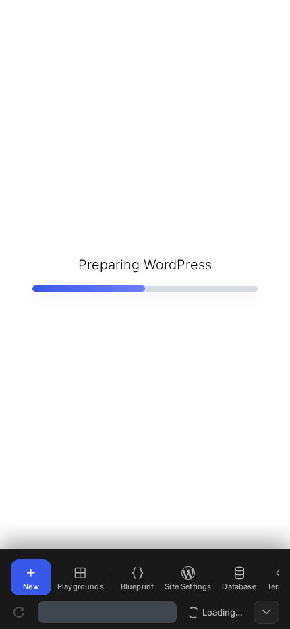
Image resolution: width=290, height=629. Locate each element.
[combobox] (107, 612)
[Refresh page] (19, 612)
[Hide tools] (266, 612)
